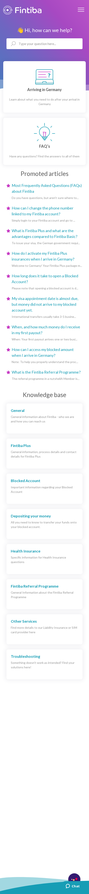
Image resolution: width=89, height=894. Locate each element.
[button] (81, 9)
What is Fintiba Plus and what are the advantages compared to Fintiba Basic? (44, 233)
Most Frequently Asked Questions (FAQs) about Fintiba (47, 188)
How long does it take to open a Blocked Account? (45, 278)
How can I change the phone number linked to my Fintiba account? (42, 211)
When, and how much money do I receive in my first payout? (46, 329)
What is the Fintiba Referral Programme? (46, 372)
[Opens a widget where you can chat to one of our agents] (73, 886)
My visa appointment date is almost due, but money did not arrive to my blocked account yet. (45, 304)
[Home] (22, 10)
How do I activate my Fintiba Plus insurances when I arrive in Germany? (43, 256)
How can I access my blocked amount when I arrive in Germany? (43, 352)
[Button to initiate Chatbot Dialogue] (74, 879)
